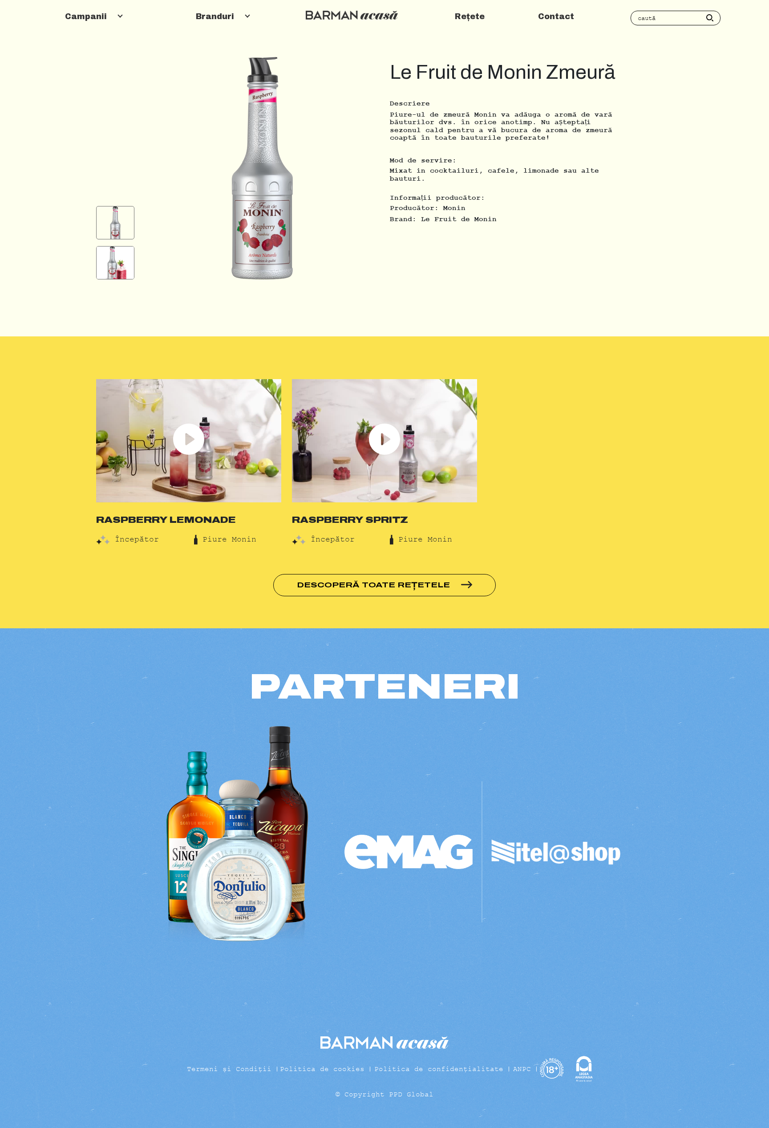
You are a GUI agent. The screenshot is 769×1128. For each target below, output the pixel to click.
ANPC (522, 1069)
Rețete (470, 16)
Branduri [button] (216, 16)
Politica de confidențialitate (438, 1069)
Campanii (87, 16)
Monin (454, 208)
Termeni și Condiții (229, 1069)
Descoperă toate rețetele (374, 585)
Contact (556, 16)
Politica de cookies (322, 1069)
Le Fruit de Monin (459, 219)
